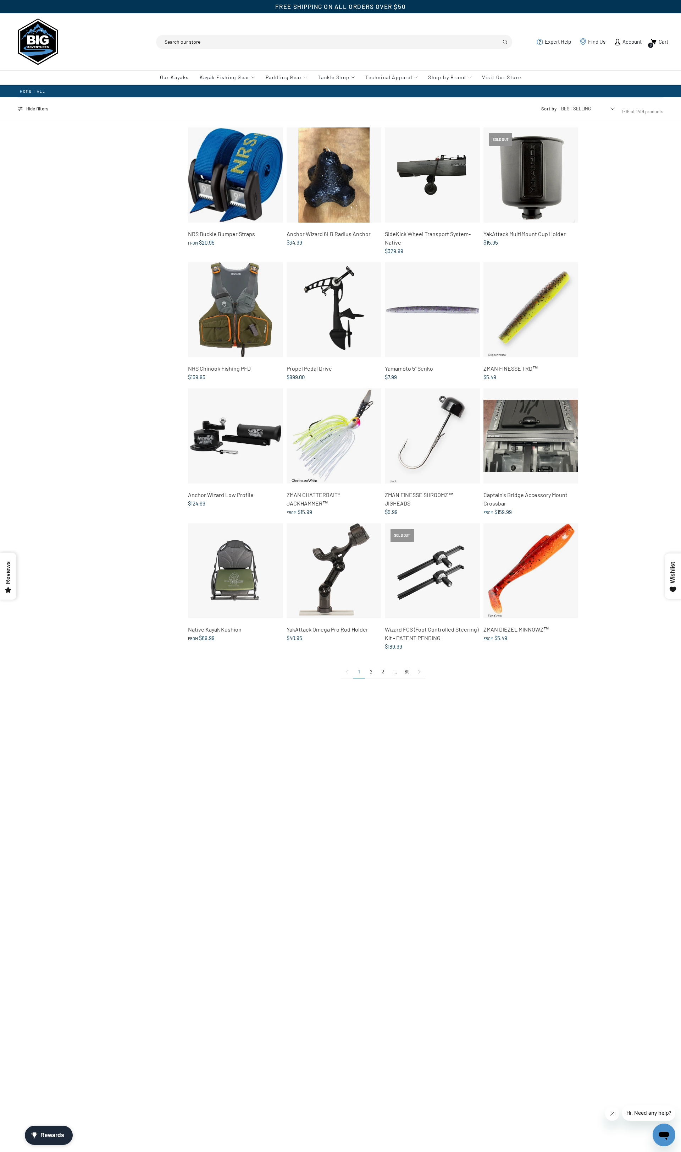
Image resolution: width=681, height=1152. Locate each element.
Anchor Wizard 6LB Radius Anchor (329, 233)
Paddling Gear (284, 77)
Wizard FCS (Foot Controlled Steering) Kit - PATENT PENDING (431, 633)
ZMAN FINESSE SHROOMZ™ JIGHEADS (419, 499)
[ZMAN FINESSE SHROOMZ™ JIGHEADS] (432, 436)
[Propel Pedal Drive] (334, 309)
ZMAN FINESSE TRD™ (510, 368)
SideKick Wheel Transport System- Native (428, 238)
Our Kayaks (174, 77)
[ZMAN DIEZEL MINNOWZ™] (530, 570)
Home (26, 91)
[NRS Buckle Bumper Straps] (235, 175)
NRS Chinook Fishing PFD (219, 368)
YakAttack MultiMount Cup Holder (524, 233)
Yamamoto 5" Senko (409, 368)
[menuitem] (177, 77)
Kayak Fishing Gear (225, 77)
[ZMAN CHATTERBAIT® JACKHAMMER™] (334, 436)
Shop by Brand (447, 77)
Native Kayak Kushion (215, 629)
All (41, 91)
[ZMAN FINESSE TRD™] (530, 309)
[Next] (419, 671)
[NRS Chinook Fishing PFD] (235, 309)
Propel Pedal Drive (309, 368)
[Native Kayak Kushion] (235, 570)
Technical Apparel (388, 77)
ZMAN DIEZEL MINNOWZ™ (516, 629)
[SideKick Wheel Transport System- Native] (432, 175)
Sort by (549, 108)
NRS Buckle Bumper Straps (221, 233)
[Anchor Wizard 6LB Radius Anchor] (334, 175)
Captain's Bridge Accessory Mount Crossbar (525, 499)
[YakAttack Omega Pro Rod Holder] (334, 570)
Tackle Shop (333, 77)
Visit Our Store (501, 77)
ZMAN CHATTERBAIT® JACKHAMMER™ (313, 499)
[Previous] (347, 671)
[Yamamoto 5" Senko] (432, 309)
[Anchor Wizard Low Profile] (235, 436)
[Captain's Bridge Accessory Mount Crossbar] (530, 436)
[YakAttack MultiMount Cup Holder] (530, 175)
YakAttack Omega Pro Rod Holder (327, 629)
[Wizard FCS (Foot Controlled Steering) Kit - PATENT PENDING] (432, 570)
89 (407, 672)
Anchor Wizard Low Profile (221, 494)
